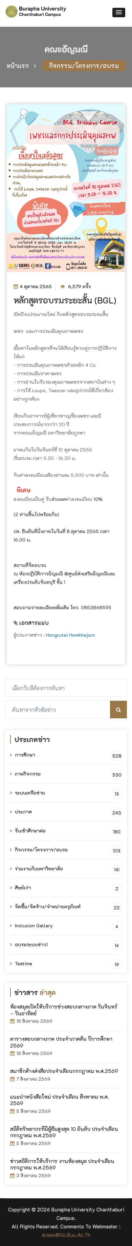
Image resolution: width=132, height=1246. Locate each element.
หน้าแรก (17, 66)
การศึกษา (24, 755)
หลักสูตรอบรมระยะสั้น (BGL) (65, 300)
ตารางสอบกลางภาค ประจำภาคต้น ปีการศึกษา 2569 (61, 1042)
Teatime (23, 963)
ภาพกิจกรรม (27, 773)
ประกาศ (23, 811)
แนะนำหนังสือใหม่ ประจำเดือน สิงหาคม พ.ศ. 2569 (59, 1100)
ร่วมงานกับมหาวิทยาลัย (38, 868)
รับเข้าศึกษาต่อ (30, 830)
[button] (118, 12)
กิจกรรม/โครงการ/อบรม (84, 66)
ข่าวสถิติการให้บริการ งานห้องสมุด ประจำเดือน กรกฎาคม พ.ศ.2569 (62, 1164)
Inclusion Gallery (33, 925)
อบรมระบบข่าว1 (31, 944)
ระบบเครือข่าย (29, 792)
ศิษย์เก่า (22, 887)
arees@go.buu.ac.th (66, 1234)
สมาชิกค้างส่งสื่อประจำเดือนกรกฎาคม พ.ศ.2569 (64, 1071)
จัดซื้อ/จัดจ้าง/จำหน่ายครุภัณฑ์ (47, 906)
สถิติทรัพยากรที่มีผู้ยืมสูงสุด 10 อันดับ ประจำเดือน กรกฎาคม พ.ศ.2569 (64, 1132)
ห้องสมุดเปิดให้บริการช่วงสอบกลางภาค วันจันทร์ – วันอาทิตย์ (63, 1010)
